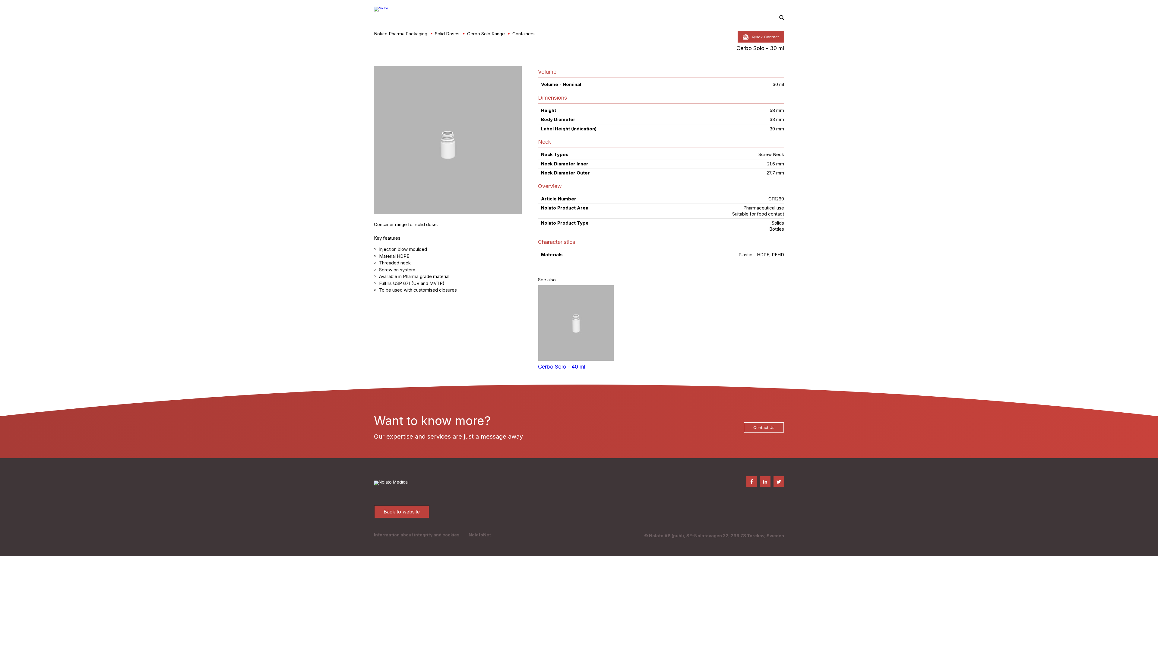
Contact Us (763, 427)
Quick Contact (765, 36)
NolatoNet (480, 534)
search (781, 18)
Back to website (402, 512)
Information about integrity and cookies (417, 534)
